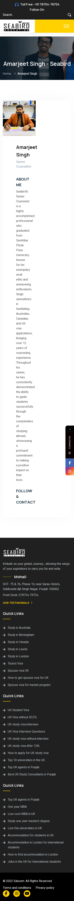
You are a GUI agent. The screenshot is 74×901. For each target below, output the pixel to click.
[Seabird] (17, 26)
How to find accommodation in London (33, 854)
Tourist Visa (15, 663)
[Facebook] (69, 463)
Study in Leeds (18, 649)
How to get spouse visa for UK (28, 678)
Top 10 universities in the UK (26, 760)
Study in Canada (18, 642)
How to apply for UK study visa (28, 753)
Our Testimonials (16, 602)
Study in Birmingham (21, 635)
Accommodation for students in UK (31, 835)
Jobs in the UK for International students (34, 861)
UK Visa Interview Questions (26, 731)
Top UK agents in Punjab (23, 767)
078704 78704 (29, 595)
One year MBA (17, 807)
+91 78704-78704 (46, 4)
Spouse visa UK (18, 670)
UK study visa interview (23, 724)
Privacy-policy (45, 888)
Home (7, 73)
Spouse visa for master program (29, 685)
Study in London (18, 656)
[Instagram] (69, 471)
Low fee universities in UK (25, 828)
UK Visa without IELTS (22, 717)
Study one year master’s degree (29, 821)
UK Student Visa (18, 710)
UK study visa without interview (28, 738)
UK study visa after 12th (23, 746)
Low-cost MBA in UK (21, 814)
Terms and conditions (17, 888)
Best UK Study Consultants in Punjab (32, 774)
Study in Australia (19, 628)
